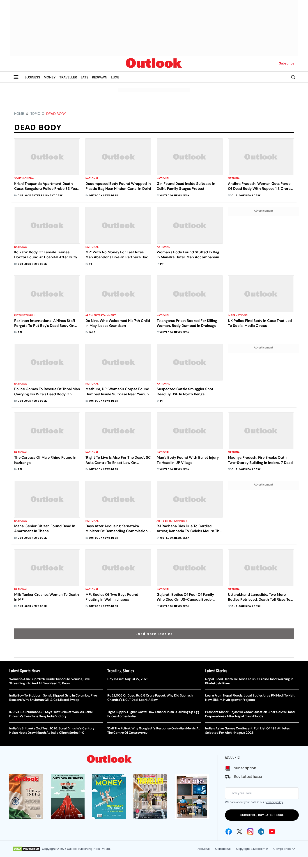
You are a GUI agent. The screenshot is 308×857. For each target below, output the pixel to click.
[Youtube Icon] (272, 831)
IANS (92, 332)
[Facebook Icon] (228, 831)
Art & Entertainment (100, 315)
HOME (19, 113)
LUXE (115, 77)
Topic (35, 113)
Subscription (245, 768)
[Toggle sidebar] (16, 77)
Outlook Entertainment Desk (40, 195)
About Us (204, 849)
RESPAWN (99, 77)
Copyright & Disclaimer (252, 849)
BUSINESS (32, 77)
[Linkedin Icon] (261, 831)
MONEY (50, 77)
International (24, 315)
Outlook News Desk (103, 195)
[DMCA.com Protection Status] (26, 849)
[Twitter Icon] (239, 831)
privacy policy (274, 802)
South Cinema (24, 178)
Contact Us (223, 849)
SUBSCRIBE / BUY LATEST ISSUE (262, 815)
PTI (91, 264)
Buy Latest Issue (248, 776)
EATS (84, 77)
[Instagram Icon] (250, 831)
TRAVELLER (68, 77)
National (92, 178)
